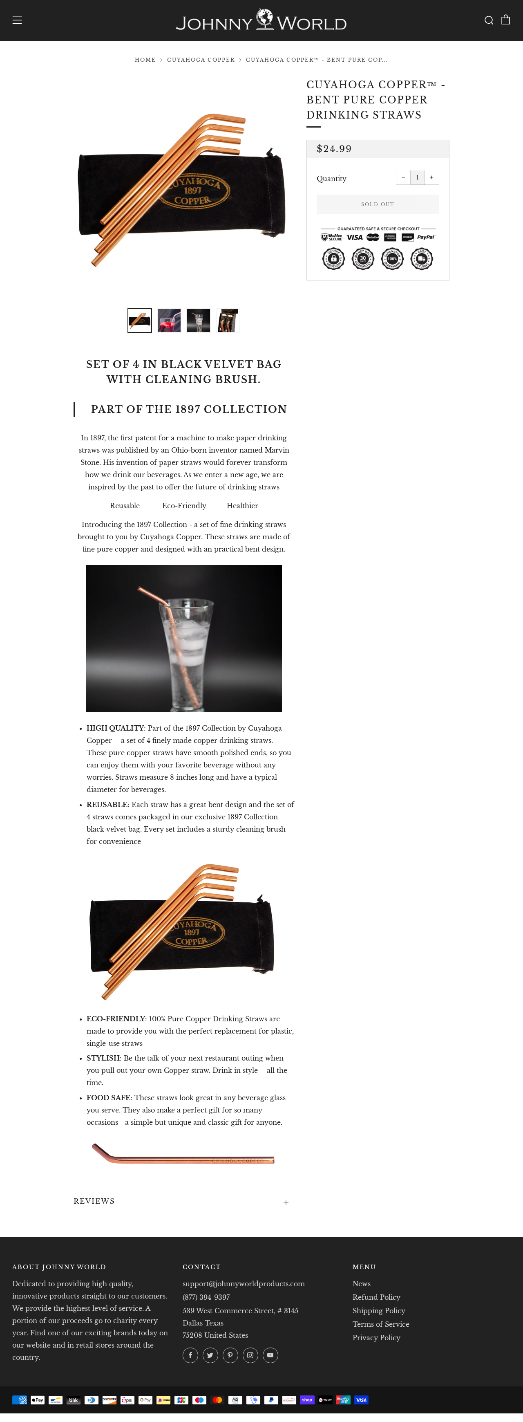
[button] (139, 320)
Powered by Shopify (387, 1417)
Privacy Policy (376, 1338)
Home (145, 60)
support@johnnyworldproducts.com (244, 1284)
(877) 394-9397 (206, 1297)
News (362, 1284)
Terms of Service (381, 1324)
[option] (184, 188)
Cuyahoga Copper (201, 60)
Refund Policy (376, 1297)
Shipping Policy (379, 1311)
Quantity (331, 179)
